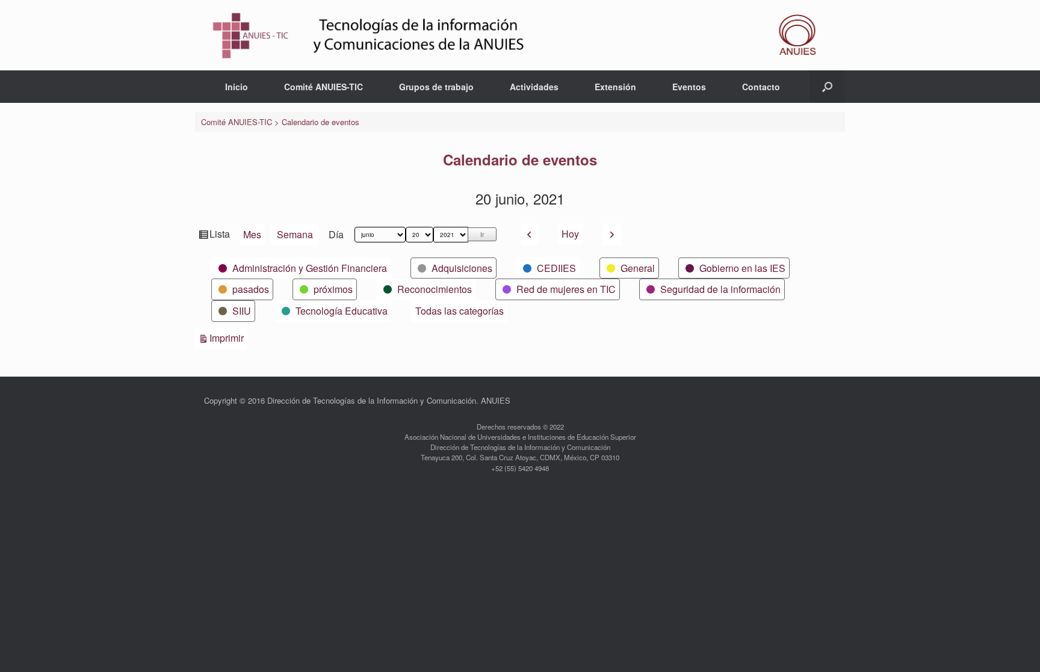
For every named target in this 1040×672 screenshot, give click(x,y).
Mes (252, 234)
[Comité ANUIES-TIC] (520, 35)
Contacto (761, 87)
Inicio (236, 87)
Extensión (615, 87)
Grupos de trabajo (436, 87)
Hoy (570, 234)
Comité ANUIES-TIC (323, 87)
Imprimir (228, 337)
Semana (295, 234)
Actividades (534, 87)
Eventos (689, 87)
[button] (827, 86)
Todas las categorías (459, 311)
